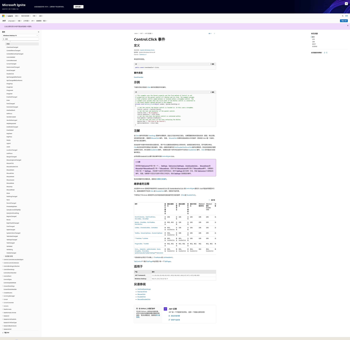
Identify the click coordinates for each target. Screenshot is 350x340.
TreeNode (157, 257)
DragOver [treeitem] (9, 94)
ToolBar (147, 253)
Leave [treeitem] (8, 147)
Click (149, 87)
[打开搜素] (343, 16)
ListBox (137, 227)
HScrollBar (138, 219)
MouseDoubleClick (143, 299)
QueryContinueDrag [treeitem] (13, 213)
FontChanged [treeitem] (11, 103)
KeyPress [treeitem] (9, 137)
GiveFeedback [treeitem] (11, 110)
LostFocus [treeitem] (9, 153)
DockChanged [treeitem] (11, 70)
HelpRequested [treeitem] (11, 123)
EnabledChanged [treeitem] (12, 97)
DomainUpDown (146, 233)
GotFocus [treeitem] (9, 113)
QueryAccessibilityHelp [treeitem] (14, 210)
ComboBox (154, 227)
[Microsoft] (3, 16)
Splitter (137, 253)
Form (187, 147)
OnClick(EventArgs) (144, 289)
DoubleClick (181, 147)
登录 (346, 16)
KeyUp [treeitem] (8, 140)
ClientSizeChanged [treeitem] (12, 47)
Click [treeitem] (8, 44)
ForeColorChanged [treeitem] (12, 107)
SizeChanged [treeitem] (11, 226)
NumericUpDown (157, 233)
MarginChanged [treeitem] (12, 157)
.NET (141, 33)
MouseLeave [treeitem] (10, 180)
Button (137, 222)
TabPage (164, 166)
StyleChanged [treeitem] (11, 229)
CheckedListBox (145, 227)
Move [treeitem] (8, 193)
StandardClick (142, 292)
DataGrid (142, 249)
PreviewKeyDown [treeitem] (12, 206)
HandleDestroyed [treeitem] (12, 120)
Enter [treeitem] (8, 100)
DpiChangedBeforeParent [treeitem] (14, 80)
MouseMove (198, 168)
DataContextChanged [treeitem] (13, 67)
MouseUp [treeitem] (9, 186)
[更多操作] (214, 33)
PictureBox (145, 251)
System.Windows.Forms (147, 50)
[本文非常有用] (324, 53)
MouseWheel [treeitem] (10, 190)
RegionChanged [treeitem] (11, 216)
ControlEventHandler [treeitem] (10, 273)
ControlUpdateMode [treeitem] (10, 283)
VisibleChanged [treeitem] (11, 253)
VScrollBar (145, 219)
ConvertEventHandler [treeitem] (10, 289)
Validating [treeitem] (10, 249)
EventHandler (138, 77)
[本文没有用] (327, 53)
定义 (313, 37)
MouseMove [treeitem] (10, 183)
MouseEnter (164, 168)
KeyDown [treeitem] (9, 133)
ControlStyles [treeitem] (8, 279)
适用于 (314, 44)
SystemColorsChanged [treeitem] (13, 233)
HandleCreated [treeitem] (11, 117)
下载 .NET (344, 21)
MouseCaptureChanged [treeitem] (14, 160)
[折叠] (38, 31)
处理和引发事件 (161, 179)
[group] (175, 228)
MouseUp (139, 168)
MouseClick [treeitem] (10, 163)
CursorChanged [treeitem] (11, 64)
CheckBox (143, 222)
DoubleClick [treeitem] (10, 74)
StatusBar (142, 253)
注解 (313, 41)
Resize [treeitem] (8, 220)
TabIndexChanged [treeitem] (12, 236)
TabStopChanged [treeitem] (12, 239)
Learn (136, 33)
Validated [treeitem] (9, 246)
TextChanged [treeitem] (11, 243)
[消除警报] (346, 3)
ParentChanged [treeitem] (11, 203)
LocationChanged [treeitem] (12, 150)
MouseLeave (182, 168)
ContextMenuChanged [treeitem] (13, 50)
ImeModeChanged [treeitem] (12, 127)
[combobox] (20, 35)
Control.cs (142, 54)
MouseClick (155, 138)
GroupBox (138, 251)
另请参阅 (314, 46)
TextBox (137, 233)
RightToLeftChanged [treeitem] (13, 223)
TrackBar (146, 244)
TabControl (145, 166)
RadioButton (138, 224)
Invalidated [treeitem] (10, 130)
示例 (313, 39)
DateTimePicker (150, 217)
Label (148, 249)
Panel (158, 249)
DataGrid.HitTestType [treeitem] (10, 322)
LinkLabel (153, 249)
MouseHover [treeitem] (10, 176)
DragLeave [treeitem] (10, 90)
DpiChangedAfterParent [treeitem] (14, 77)
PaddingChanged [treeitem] (12, 196)
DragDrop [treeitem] (10, 84)
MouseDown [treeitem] (10, 170)
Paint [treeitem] (8, 200)
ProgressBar (138, 244)
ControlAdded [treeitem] (11, 57)
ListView (145, 238)
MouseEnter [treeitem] (10, 173)
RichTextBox (151, 222)
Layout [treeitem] (9, 143)
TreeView (138, 238)
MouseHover (148, 168)
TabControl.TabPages (176, 166)
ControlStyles (166, 156)
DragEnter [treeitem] (10, 87)
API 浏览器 (148, 33)
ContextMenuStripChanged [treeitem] (15, 54)
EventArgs (151, 136)
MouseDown (204, 166)
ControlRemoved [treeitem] (12, 60)
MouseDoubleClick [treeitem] (12, 167)
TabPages (167, 261)
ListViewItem (167, 257)
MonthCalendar (139, 217)
